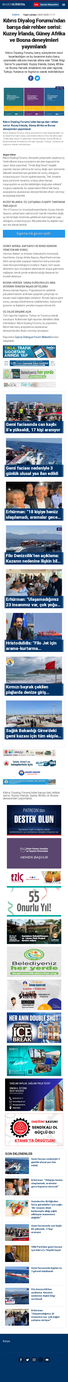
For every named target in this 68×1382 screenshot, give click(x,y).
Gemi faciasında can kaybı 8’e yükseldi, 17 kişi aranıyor (46, 1229)
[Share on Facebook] (31, 78)
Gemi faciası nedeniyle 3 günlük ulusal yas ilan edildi (45, 1162)
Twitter (27, 1360)
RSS (40, 1360)
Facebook (21, 1360)
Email (47, 1360)
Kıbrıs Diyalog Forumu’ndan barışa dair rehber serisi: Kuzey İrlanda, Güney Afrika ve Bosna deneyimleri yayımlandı (30, 125)
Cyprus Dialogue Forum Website (33, 337)
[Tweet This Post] (37, 78)
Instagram (34, 1360)
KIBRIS (15, 15)
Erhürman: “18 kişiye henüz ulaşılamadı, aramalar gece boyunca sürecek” (47, 1183)
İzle (36, 4)
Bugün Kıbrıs (13, 5)
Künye (6, 1341)
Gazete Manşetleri (49, 4)
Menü (63, 4)
